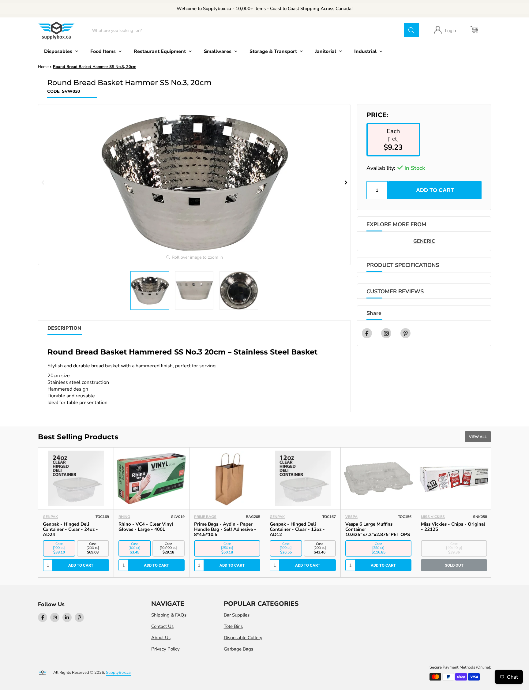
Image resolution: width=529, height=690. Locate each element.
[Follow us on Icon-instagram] (54, 617)
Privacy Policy (165, 649)
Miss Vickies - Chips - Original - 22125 (453, 526)
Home (43, 66)
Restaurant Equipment (160, 51)
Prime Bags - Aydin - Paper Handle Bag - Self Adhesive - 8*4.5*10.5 (225, 529)
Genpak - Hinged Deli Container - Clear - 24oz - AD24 (70, 529)
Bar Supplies (236, 615)
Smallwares (217, 51)
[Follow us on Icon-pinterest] (79, 617)
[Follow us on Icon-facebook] (42, 617)
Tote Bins (233, 626)
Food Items (103, 51)
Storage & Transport (273, 51)
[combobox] (246, 30)
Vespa (351, 516)
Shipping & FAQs (168, 615)
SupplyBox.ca (118, 672)
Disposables (58, 51)
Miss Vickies (433, 516)
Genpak (50, 516)
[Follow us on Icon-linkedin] (67, 617)
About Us (161, 638)
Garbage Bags (238, 649)
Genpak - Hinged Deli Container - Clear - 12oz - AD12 (297, 529)
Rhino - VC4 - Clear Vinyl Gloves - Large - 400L (145, 526)
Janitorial (325, 51)
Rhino (124, 516)
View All (478, 436)
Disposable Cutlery (243, 638)
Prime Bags (205, 516)
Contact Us (162, 626)
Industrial (365, 51)
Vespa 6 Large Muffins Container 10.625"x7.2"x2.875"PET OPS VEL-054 (377, 532)
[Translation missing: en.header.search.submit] (411, 30)
